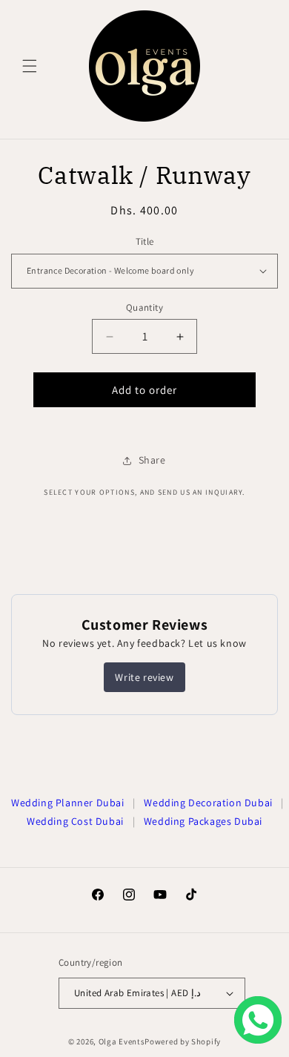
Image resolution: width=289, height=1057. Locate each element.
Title (145, 241)
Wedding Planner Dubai (67, 802)
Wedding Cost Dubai (75, 821)
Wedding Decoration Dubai (208, 802)
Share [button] (152, 460)
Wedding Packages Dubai (203, 821)
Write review (144, 677)
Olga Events (122, 1041)
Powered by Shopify (182, 1041)
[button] (29, 66)
